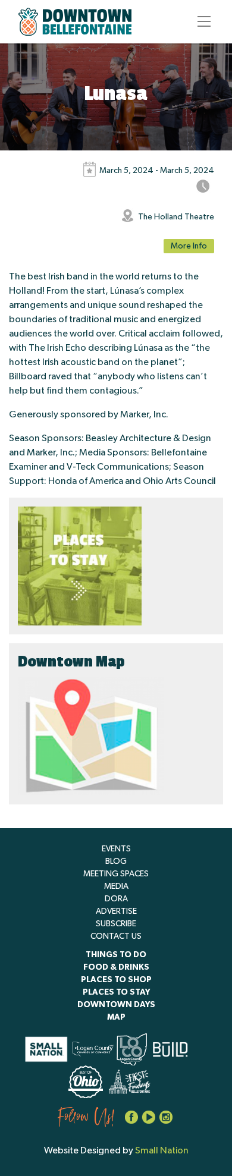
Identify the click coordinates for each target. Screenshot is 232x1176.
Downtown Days (116, 1005)
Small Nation (162, 1150)
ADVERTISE (116, 911)
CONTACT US (116, 936)
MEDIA (116, 886)
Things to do (116, 955)
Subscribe (116, 924)
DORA (116, 899)
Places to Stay (116, 992)
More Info (189, 246)
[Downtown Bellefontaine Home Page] (74, 22)
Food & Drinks (116, 967)
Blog (116, 861)
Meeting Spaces (116, 874)
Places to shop (116, 980)
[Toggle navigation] (200, 21)
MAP (116, 1017)
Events (116, 849)
